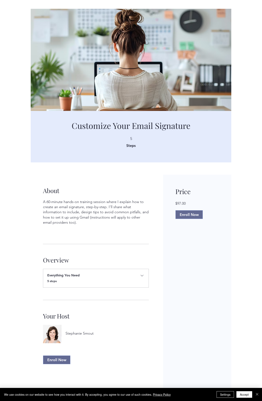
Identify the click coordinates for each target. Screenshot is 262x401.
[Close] (257, 394)
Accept (244, 394)
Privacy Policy (162, 394)
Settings (225, 394)
